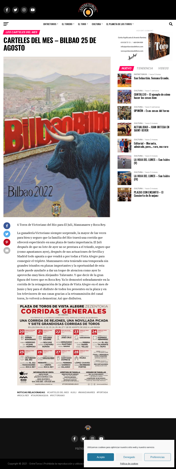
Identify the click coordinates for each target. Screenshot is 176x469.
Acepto (101, 457)
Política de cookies (129, 464)
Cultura (96, 24)
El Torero (67, 24)
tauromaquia (40, 395)
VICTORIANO (58, 395)
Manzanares (87, 392)
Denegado (129, 457)
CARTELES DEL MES (58, 392)
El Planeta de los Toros (119, 24)
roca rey (24, 395)
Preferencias (157, 457)
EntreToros (49, 24)
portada (103, 392)
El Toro (82, 24)
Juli (74, 392)
